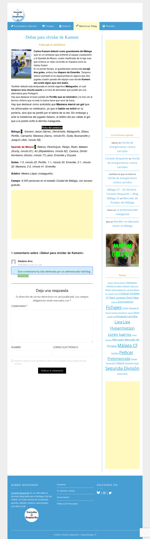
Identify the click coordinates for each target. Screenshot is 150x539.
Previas (134, 359)
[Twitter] (110, 493)
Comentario (19, 306)
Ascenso (126, 286)
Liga (118, 321)
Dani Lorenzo (117, 297)
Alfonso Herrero (120, 283)
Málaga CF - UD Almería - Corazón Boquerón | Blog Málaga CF (122, 194)
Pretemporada (119, 358)
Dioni (129, 297)
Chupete (111, 294)
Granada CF (134, 308)
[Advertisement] (52, 214)
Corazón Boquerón (116, 158)
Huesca (108, 313)
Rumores (129, 363)
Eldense (114, 302)
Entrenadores (125, 301)
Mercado (118, 340)
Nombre (16, 347)
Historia (66, 26)
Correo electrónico (65, 347)
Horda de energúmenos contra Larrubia (122, 147)
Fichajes (49, 26)
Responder (23, 275)
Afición (110, 283)
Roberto (120, 363)
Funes (125, 308)
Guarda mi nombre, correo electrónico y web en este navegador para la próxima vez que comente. (50, 362)
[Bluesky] (98, 493)
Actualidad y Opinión (25, 26)
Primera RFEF (111, 363)
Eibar (136, 297)
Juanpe (130, 313)
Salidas (136, 363)
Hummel (114, 313)
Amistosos (131, 282)
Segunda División (122, 368)
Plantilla (110, 26)
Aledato (22, 261)
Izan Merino (122, 313)
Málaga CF (127, 345)
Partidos (115, 353)
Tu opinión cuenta (66, 490)
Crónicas (124, 293)
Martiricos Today (88, 26)
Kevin (136, 312)
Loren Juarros (119, 334)
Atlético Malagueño (118, 290)
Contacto (61, 484)
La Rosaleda (120, 316)
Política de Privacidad (67, 503)
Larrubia (132, 316)
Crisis (117, 294)
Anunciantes (63, 497)
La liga (109, 316)
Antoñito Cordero (114, 286)
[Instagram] (104, 493)
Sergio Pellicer (122, 374)
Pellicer (126, 352)
